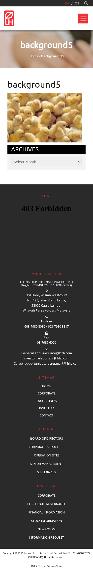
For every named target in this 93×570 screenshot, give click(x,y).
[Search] (86, 3)
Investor (46, 408)
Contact (47, 415)
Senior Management (46, 463)
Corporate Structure (46, 447)
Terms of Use (54, 566)
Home (46, 386)
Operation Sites (46, 455)
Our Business (46, 400)
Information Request (46, 537)
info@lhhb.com (61, 353)
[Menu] (83, 18)
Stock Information (46, 520)
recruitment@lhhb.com (63, 363)
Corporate (47, 393)
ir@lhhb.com (60, 358)
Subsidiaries (46, 472)
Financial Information (47, 512)
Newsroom (47, 529)
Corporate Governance (46, 504)
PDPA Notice (38, 566)
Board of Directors (46, 438)
